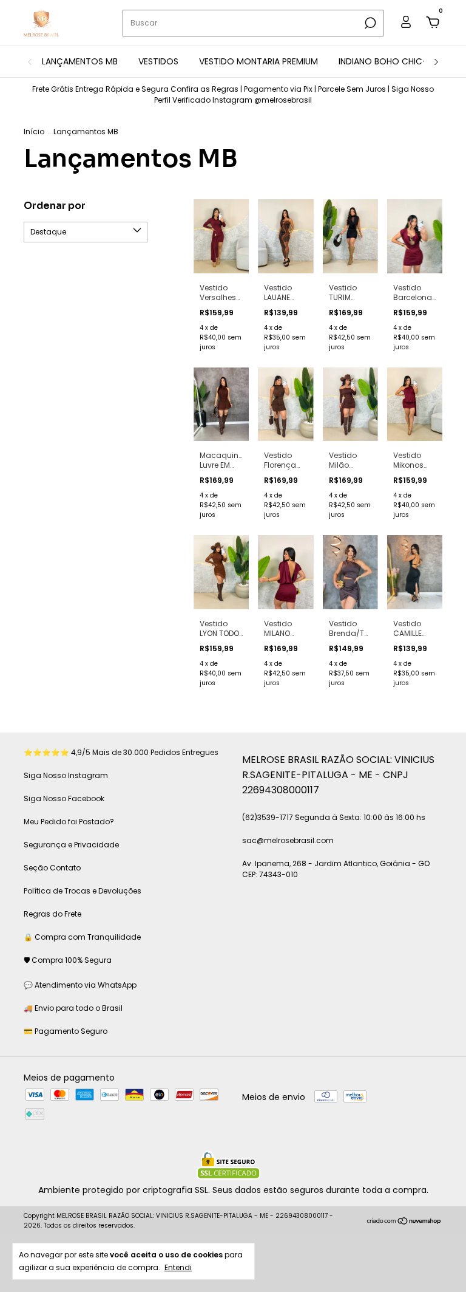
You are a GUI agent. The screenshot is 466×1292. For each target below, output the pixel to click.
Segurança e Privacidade (71, 844)
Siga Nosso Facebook (64, 798)
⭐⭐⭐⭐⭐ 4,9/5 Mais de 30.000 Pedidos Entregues (121, 752)
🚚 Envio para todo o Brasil (73, 1008)
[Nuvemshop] (404, 1222)
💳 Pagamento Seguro (65, 1031)
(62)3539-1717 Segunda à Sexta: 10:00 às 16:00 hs (333, 817)
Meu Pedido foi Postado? (69, 821)
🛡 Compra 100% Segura (68, 960)
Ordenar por (55, 205)
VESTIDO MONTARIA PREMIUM (258, 61)
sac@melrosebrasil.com (288, 840)
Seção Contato (52, 868)
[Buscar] (369, 23)
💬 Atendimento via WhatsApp (80, 985)
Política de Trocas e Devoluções (82, 891)
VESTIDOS (158, 61)
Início (34, 131)
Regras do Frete (52, 914)
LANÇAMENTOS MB (80, 61)
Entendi (178, 1267)
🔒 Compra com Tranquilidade (82, 937)
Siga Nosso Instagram (66, 775)
